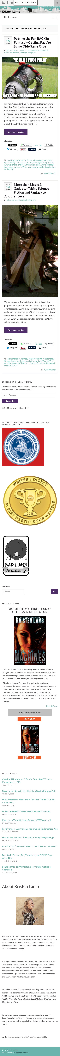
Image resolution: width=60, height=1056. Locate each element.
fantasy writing (40, 162)
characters (47, 160)
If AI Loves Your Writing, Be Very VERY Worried (26, 820)
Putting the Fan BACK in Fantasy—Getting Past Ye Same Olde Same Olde (32, 42)
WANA (45, 361)
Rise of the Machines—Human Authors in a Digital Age (30, 610)
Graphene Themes (21, 1053)
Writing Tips (30, 53)
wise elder (35, 165)
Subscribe (10, 401)
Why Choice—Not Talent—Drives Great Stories (26, 811)
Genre (29, 50)
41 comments (50, 173)
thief (28, 165)
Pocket (38, 145)
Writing (23, 53)
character (37, 160)
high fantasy (48, 359)
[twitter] (11, 2)
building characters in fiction (20, 160)
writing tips (9, 169)
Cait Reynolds (12, 50)
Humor (35, 50)
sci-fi (19, 361)
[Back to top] (53, 1049)
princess (21, 165)
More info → (51, 706)
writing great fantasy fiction (42, 167)
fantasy (24, 359)
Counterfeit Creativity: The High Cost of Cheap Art (28, 790)
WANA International (11, 53)
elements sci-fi (14, 359)
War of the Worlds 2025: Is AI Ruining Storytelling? (28, 837)
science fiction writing (32, 361)
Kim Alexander (43, 50)
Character (22, 50)
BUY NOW (29, 719)
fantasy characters (24, 162)
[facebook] (8, 2)
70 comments (50, 370)
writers (18, 167)
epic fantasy (9, 162)
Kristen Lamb (10, 17)
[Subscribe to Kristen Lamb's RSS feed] (3, 2)
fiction (50, 162)
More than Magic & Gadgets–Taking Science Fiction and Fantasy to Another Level (26, 190)
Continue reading (16, 132)
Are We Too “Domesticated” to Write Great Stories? (29, 846)
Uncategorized (24, 200)
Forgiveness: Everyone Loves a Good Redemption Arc (29, 828)
